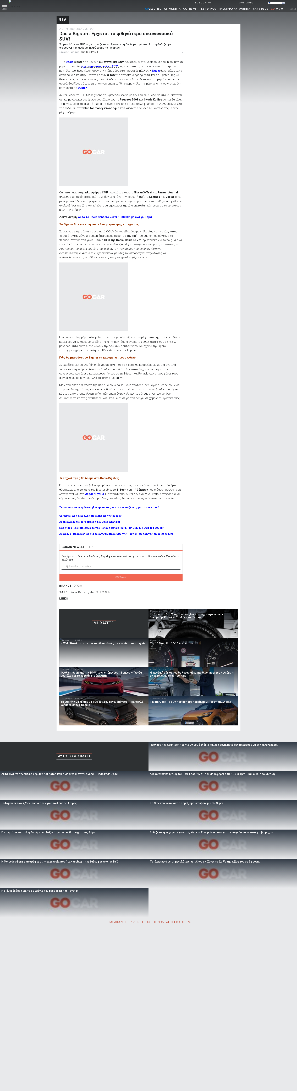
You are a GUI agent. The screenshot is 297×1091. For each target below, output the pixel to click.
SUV (107, 592)
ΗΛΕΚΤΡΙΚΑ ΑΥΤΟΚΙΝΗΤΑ (234, 8)
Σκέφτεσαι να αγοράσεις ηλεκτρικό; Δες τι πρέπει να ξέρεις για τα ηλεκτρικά (109, 507)
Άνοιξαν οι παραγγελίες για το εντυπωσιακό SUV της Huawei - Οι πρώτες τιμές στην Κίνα (116, 533)
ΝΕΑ (63, 20)
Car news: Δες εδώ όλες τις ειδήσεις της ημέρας (90, 515)
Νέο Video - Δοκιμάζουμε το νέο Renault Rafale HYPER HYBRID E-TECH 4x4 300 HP (111, 527)
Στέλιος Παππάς (69, 52)
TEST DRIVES (207, 8)
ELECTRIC (153, 8)
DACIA (78, 585)
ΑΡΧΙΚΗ (63, 28)
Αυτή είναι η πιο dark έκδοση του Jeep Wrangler (89, 521)
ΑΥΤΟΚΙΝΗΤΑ (172, 8)
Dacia (69, 62)
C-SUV (100, 592)
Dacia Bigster (86, 592)
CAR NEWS (189, 8)
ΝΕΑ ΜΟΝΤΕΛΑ (85, 28)
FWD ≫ (277, 8)
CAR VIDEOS (260, 8)
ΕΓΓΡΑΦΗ (121, 577)
